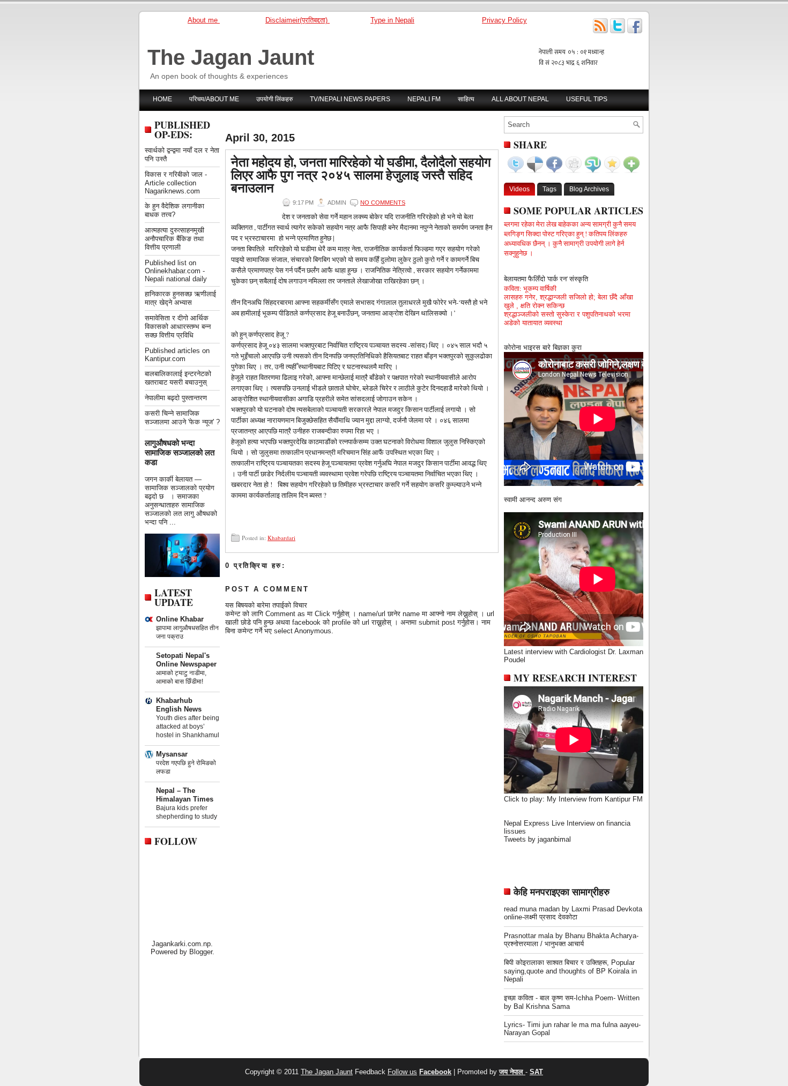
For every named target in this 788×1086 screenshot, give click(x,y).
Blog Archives (589, 189)
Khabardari (281, 538)
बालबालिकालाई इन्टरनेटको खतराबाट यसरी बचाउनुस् (178, 378)
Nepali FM (424, 99)
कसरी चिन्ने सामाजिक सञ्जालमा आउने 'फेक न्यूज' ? (182, 417)
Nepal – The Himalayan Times (184, 795)
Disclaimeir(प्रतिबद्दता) (297, 20)
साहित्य (466, 99)
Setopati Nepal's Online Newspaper (186, 659)
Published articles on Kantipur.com (177, 355)
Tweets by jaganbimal (537, 839)
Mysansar (172, 754)
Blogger (200, 952)
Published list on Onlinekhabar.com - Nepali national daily (176, 271)
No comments (382, 202)
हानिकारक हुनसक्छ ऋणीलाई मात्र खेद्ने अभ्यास (180, 298)
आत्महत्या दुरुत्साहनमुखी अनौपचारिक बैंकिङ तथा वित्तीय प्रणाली (174, 238)
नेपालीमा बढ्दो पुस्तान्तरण (176, 398)
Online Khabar (180, 619)
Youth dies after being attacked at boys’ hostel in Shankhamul (187, 726)
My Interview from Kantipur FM (595, 799)
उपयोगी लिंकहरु (274, 99)
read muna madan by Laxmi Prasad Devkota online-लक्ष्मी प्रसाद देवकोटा (573, 913)
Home (162, 99)
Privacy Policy (504, 20)
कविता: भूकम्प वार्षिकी (530, 288)
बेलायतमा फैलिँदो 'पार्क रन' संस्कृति (546, 278)
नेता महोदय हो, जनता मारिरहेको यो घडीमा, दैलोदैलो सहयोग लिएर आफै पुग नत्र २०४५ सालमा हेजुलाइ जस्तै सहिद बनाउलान (361, 174)
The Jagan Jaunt (230, 57)
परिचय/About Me (214, 99)
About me (204, 20)
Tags (549, 189)
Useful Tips (586, 99)
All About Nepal (520, 99)
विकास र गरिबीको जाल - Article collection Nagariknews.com (176, 182)
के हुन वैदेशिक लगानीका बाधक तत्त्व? (174, 210)
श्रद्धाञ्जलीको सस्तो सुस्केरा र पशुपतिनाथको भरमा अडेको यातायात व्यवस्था (567, 318)
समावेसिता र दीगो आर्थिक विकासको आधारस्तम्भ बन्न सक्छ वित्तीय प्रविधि (178, 326)
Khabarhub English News (179, 704)
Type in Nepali (392, 20)
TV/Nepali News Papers (350, 99)
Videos (519, 189)
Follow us (402, 1072)
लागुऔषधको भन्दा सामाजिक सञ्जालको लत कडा (179, 452)
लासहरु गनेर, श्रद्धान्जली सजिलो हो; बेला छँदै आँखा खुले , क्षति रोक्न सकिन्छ (568, 301)
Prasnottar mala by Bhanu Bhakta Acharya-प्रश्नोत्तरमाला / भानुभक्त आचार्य (571, 940)
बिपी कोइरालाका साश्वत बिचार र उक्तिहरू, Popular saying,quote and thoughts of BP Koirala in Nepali (570, 970)
